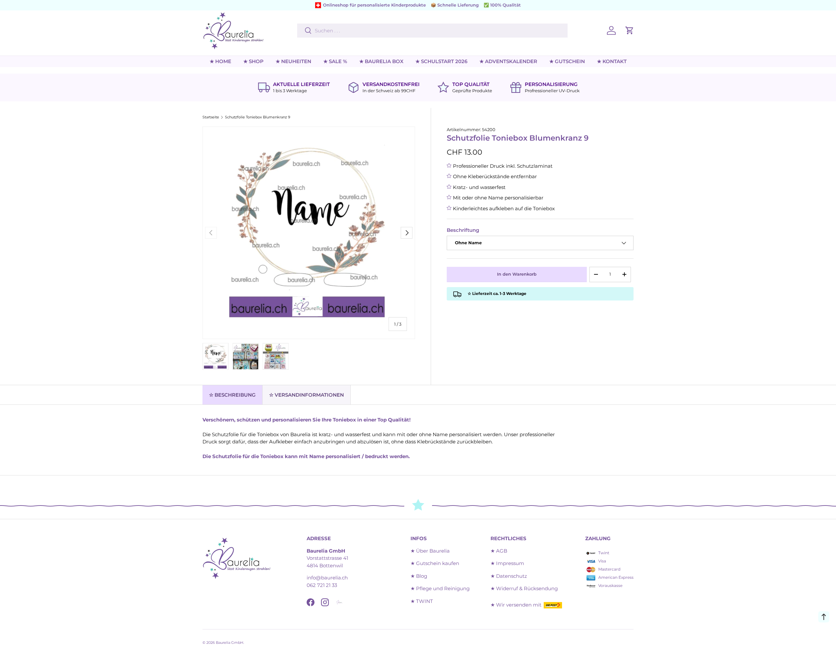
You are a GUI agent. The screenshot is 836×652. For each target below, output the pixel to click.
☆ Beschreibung (232, 395)
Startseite (210, 117)
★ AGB (498, 551)
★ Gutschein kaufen (434, 563)
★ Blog (418, 576)
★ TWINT (421, 601)
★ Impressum (507, 563)
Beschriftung (463, 230)
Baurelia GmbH (229, 642)
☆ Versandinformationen (306, 395)
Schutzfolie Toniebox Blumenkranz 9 (257, 117)
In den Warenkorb (517, 274)
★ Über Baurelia (430, 551)
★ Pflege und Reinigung (440, 588)
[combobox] (432, 31)
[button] (629, 30)
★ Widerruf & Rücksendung (524, 588)
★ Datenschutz (508, 576)
